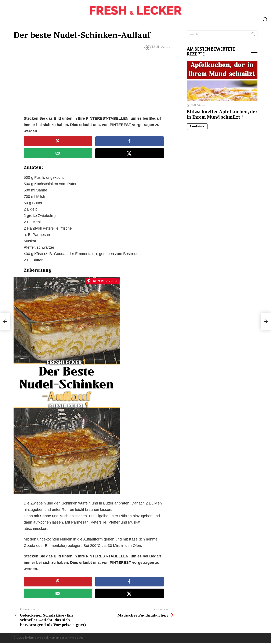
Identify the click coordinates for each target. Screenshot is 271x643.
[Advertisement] (94, 84)
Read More (197, 126)
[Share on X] (129, 153)
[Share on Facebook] (129, 141)
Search (253, 35)
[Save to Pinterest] (58, 141)
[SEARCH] (265, 19)
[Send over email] (58, 153)
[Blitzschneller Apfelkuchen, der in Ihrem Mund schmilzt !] (222, 81)
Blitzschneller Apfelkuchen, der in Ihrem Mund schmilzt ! (222, 114)
